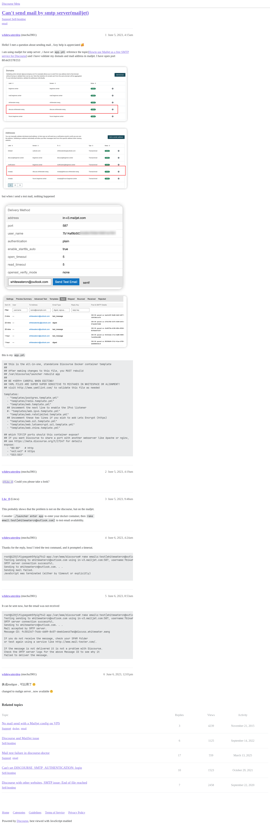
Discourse (22, 821)
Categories (19, 812)
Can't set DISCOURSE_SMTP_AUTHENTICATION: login (42, 768)
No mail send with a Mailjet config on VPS (31, 723)
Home (5, 812)
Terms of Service (55, 812)
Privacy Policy (76, 812)
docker (15, 728)
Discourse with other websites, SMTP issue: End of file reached (44, 782)
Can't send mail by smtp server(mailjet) (45, 13)
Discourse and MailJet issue (20, 738)
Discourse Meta (11, 3)
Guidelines (35, 812)
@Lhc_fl (8, 481)
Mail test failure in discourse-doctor (26, 753)
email (5, 23)
